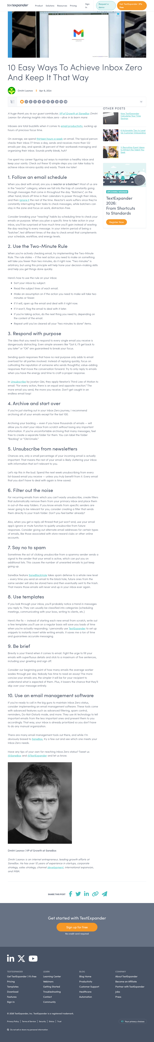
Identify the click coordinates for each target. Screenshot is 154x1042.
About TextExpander (126, 976)
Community (49, 1001)
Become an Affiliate (126, 981)
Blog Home (85, 976)
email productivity (72, 126)
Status (51, 1021)
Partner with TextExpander (129, 986)
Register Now (116, 222)
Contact (47, 996)
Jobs (117, 991)
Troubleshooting (52, 991)
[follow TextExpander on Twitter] (22, 960)
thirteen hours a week (50, 138)
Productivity (85, 981)
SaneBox (37, 739)
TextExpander (77, 628)
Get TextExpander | (131, 5)
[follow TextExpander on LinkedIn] (12, 960)
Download (12, 991)
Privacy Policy (13, 1021)
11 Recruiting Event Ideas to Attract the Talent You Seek (133, 150)
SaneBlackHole (38, 575)
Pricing (73, 5)
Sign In (87, 5)
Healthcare (85, 991)
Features (12, 996)
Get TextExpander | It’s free (21, 976)
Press (118, 996)
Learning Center (52, 976)
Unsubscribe (18, 381)
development (55, 867)
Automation (85, 996)
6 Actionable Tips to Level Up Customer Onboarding (133, 131)
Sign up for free (77, 927)
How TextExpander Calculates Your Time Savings (131, 116)
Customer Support (89, 986)
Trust (59, 1021)
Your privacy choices (134, 1021)
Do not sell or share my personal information (29, 1029)
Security (42, 1021)
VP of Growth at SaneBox (74, 113)
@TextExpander (37, 755)
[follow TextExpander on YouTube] (34, 960)
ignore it (24, 200)
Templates (12, 986)
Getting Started (51, 986)
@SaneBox (14, 755)
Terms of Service (29, 1021)
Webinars (48, 981)
